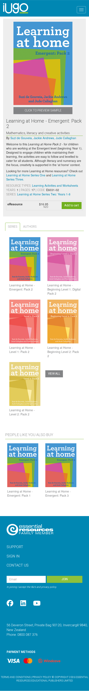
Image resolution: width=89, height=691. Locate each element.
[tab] (12, 227)
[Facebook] (10, 603)
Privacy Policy (41, 677)
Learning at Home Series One (25, 175)
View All (54, 373)
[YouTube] (37, 603)
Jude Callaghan (66, 138)
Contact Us (18, 565)
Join (64, 579)
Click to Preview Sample (43, 110)
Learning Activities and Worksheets (55, 185)
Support (15, 547)
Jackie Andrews (44, 138)
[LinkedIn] (23, 603)
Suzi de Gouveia (21, 138)
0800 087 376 (27, 635)
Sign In (13, 556)
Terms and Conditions (15, 677)
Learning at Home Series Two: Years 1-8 (43, 194)
